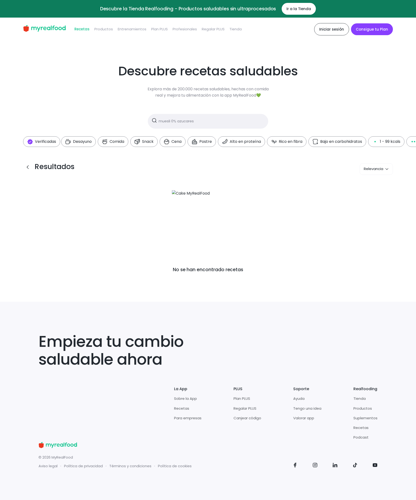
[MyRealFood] (44, 29)
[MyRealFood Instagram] (315, 466)
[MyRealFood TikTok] (355, 466)
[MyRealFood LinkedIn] (335, 466)
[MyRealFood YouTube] (375, 466)
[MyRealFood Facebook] (295, 466)
